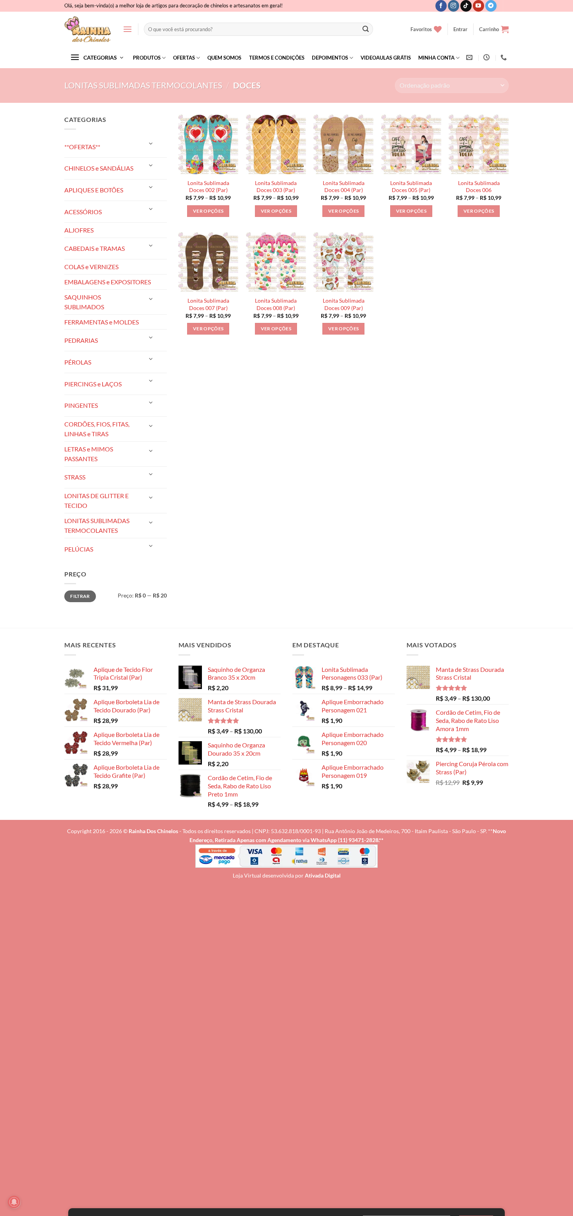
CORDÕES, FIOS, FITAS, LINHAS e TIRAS (96, 429)
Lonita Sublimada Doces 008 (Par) (276, 304)
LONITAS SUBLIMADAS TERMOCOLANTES (143, 85)
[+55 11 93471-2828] (504, 57)
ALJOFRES (79, 230)
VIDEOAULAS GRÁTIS (386, 58)
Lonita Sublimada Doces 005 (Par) (411, 187)
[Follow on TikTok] (466, 6)
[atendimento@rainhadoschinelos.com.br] (470, 57)
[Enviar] (365, 29)
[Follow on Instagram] (453, 6)
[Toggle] (151, 143)
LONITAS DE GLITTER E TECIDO (96, 500)
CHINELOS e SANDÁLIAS (98, 168)
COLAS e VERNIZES (91, 266)
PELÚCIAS (78, 549)
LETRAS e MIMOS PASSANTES (88, 454)
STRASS (74, 477)
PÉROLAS (77, 362)
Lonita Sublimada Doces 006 (479, 187)
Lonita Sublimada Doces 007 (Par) (208, 304)
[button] (127, 29)
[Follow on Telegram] (491, 6)
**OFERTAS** (82, 146)
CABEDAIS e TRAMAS (94, 248)
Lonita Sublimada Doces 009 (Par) (343, 304)
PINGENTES (81, 405)
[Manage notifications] (14, 1202)
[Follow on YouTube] (478, 6)
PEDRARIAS (81, 340)
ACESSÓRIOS (83, 211)
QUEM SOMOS (224, 58)
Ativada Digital (323, 875)
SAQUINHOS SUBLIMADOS (84, 302)
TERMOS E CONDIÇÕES (276, 58)
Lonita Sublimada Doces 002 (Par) (208, 187)
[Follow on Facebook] (441, 6)
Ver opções (208, 210)
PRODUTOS (147, 58)
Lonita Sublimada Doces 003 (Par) (276, 187)
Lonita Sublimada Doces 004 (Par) (343, 187)
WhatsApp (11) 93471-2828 (344, 840)
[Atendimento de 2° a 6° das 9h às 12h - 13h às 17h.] (487, 57)
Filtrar (80, 596)
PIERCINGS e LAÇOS (93, 384)
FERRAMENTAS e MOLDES (101, 322)
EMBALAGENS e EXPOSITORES (107, 281)
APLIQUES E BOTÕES (93, 190)
